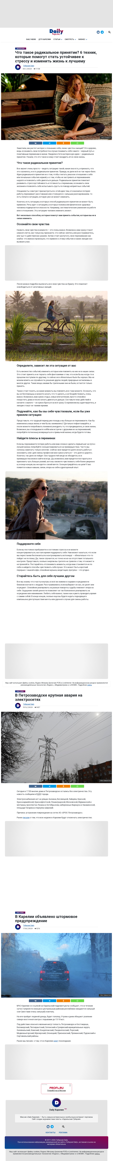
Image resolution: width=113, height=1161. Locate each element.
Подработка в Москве (56, 1090)
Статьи (56, 39)
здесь (89, 685)
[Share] (77, 143)
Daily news (31, 39)
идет (56, 1041)
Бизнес (81, 39)
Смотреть (69, 39)
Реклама (63, 1133)
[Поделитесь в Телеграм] (49, 143)
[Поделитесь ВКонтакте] (35, 143)
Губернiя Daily (28, 66)
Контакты (50, 1133)
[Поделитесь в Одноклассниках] (63, 143)
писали (26, 817)
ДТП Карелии (45, 39)
